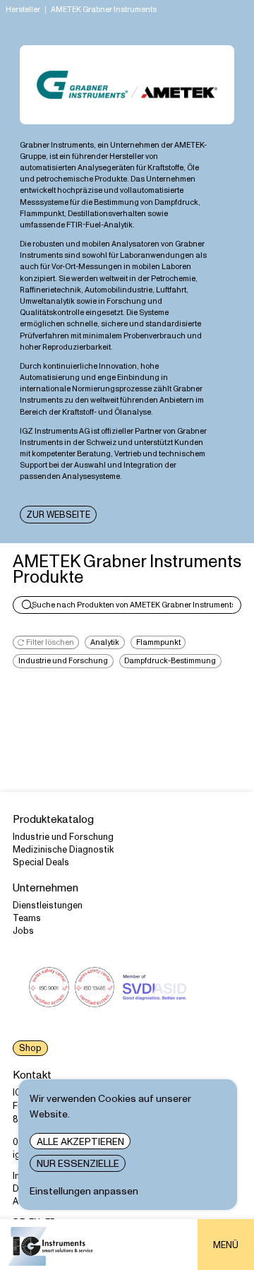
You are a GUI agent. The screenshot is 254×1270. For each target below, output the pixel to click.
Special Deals (41, 862)
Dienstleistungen (48, 905)
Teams (27, 918)
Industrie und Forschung (63, 837)
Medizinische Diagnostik (63, 849)
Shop (30, 1048)
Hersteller (23, 9)
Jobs (23, 931)
